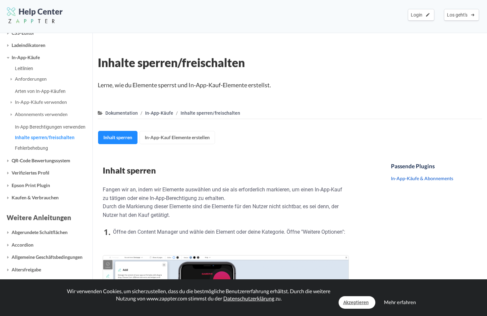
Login (417, 15)
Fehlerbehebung (31, 148)
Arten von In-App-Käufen (40, 91)
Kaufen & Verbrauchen (35, 197)
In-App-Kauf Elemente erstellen (177, 137)
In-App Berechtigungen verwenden (50, 127)
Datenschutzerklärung (248, 298)
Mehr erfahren (400, 302)
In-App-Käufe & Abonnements (422, 178)
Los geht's (458, 15)
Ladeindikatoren (28, 45)
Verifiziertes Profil (30, 173)
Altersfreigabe (26, 269)
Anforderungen (31, 79)
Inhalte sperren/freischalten (45, 137)
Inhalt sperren (117, 137)
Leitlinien (24, 68)
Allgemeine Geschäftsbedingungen (47, 257)
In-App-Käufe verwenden (41, 102)
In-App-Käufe (26, 57)
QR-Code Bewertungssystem (41, 160)
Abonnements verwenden (41, 114)
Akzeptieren (356, 302)
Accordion (22, 245)
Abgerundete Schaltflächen (40, 232)
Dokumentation (121, 113)
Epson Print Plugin (31, 185)
